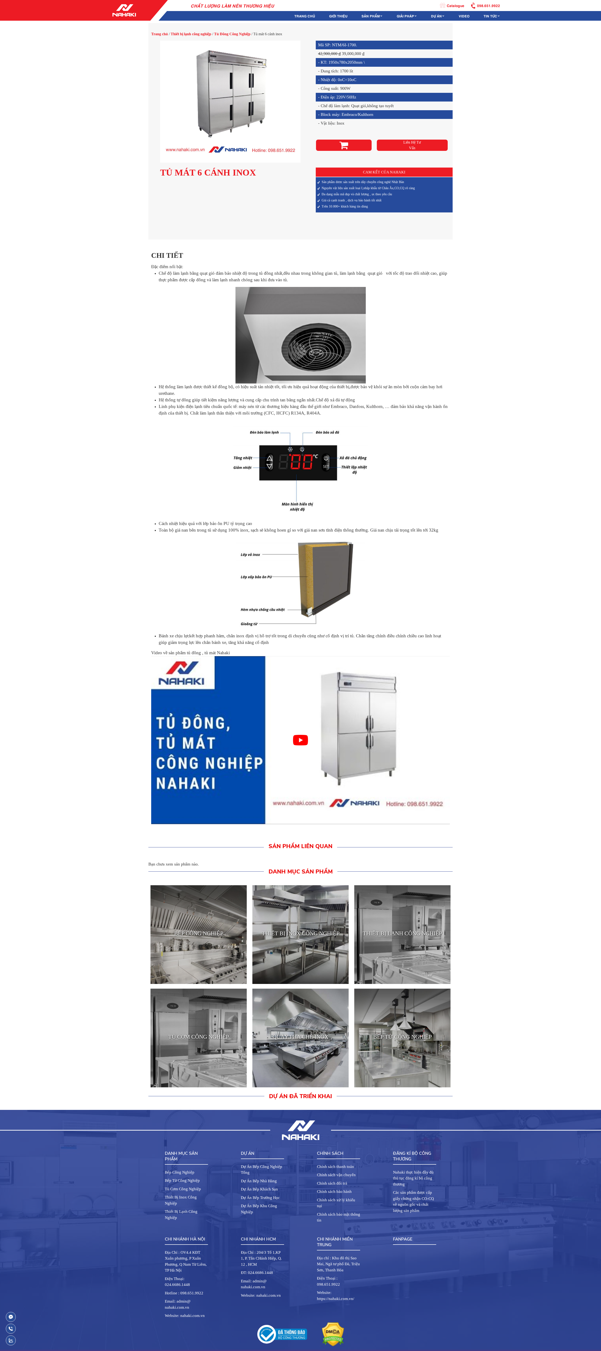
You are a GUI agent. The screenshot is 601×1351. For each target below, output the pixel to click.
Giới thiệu (338, 15)
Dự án (436, 15)
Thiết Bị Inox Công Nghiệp (181, 1200)
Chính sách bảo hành (334, 1191)
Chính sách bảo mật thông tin (338, 1217)
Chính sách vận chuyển (336, 1175)
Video (464, 15)
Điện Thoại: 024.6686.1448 (177, 1282)
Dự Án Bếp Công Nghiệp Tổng (261, 1169)
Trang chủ (304, 15)
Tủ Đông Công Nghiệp (232, 34)
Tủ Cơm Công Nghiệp (183, 1189)
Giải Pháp (405, 15)
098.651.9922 (488, 5)
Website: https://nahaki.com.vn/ (335, 1295)
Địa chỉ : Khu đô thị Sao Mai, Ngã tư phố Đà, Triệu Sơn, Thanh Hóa (338, 1264)
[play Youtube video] (300, 740)
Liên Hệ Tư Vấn (412, 145)
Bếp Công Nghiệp (179, 1172)
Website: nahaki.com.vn (185, 1315)
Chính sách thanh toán (335, 1166)
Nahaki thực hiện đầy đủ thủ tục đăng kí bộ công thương (413, 1178)
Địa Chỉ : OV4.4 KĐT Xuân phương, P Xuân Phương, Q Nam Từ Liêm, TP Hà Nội (186, 1261)
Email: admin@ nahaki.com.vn (178, 1304)
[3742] (344, 145)
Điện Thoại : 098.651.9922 (328, 1281)
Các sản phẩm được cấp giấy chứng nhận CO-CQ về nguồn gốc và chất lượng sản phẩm (413, 1201)
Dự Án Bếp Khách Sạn (259, 1189)
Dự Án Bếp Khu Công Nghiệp (259, 1209)
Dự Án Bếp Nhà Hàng (259, 1181)
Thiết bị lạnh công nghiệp (191, 34)
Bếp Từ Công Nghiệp (182, 1180)
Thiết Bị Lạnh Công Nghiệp (181, 1214)
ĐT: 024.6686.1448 (257, 1272)
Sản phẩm (371, 15)
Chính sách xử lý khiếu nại (336, 1203)
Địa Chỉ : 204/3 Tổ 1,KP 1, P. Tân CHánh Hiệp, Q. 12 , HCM (261, 1258)
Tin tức (490, 15)
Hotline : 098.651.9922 (184, 1293)
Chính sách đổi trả (332, 1183)
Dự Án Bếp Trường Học (260, 1197)
